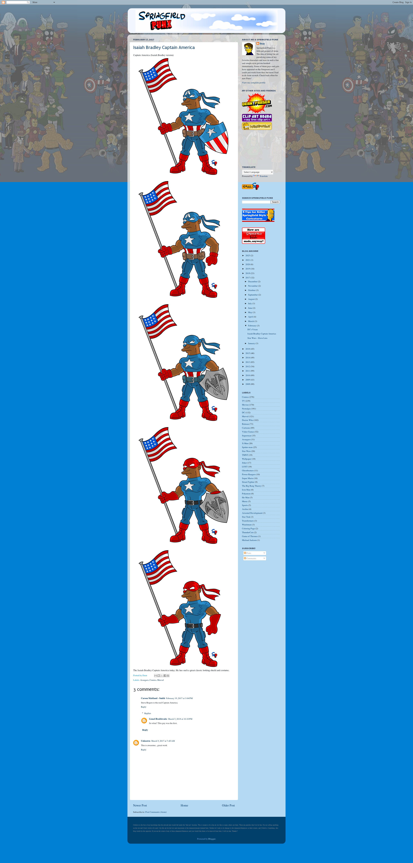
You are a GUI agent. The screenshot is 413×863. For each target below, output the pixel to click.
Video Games (248, 431)
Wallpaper (246, 458)
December (253, 281)
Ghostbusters (248, 470)
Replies (147, 713)
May (250, 312)
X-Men (245, 443)
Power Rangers (249, 474)
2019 (248, 268)
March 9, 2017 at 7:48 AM (163, 740)
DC (243, 412)
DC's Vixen (252, 329)
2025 (248, 255)
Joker (244, 462)
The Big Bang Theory (251, 485)
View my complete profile (253, 82)
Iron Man (246, 489)
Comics (153, 680)
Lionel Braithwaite (158, 719)
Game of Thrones (249, 536)
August (251, 299)
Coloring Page (248, 528)
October (252, 290)
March (251, 321)
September (253, 294)
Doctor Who (247, 420)
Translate (264, 176)
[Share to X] (161, 675)
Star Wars (246, 451)
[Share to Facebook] (164, 675)
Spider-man (247, 447)
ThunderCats (247, 532)
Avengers (144, 680)
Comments (251, 558)
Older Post (228, 805)
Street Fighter (248, 481)
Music (244, 501)
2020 (248, 264)
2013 (248, 362)
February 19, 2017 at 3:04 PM (179, 698)
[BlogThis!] (158, 675)
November (253, 285)
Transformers (248, 520)
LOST (244, 466)
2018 (248, 273)
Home (184, 805)
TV (243, 400)
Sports (245, 505)
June (250, 307)
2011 (248, 370)
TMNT (245, 454)
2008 (248, 384)
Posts (248, 553)
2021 (248, 259)
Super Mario (247, 478)
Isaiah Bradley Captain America (164, 47)
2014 (248, 357)
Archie (245, 509)
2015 (248, 353)
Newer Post (140, 805)
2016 (248, 348)
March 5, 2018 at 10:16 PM (180, 718)
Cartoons (246, 427)
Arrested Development (252, 512)
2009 (248, 379)
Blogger (211, 838)
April (250, 316)
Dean (262, 43)
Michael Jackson (249, 540)
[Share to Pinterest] (168, 675)
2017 (248, 277)
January (252, 343)
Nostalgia (246, 408)
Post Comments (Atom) (156, 811)
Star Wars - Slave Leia (257, 338)
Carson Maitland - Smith (153, 698)
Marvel (160, 680)
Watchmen (247, 524)
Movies (245, 404)
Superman (246, 435)
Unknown (145, 740)
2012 (248, 366)
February (252, 325)
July (250, 303)
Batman (245, 423)
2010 (248, 375)
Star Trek (246, 516)
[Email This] (155, 675)
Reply (143, 706)
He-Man (245, 497)
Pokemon (246, 493)
